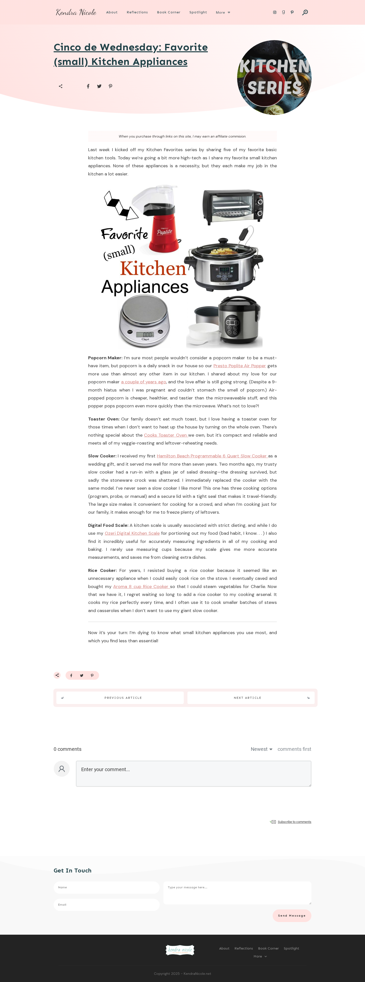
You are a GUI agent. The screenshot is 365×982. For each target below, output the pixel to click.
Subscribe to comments (294, 822)
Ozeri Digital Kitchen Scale (132, 533)
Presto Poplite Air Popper (240, 366)
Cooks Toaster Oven (166, 435)
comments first (294, 749)
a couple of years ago (143, 382)
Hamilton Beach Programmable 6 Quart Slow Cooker (212, 456)
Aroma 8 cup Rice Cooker (141, 586)
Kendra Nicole (76, 12)
